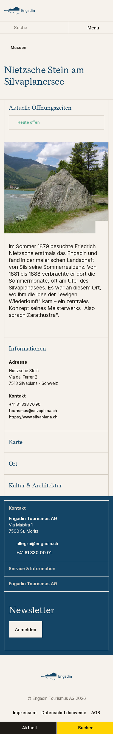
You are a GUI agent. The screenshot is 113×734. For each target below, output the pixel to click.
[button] (56, 348)
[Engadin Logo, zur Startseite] (24, 10)
